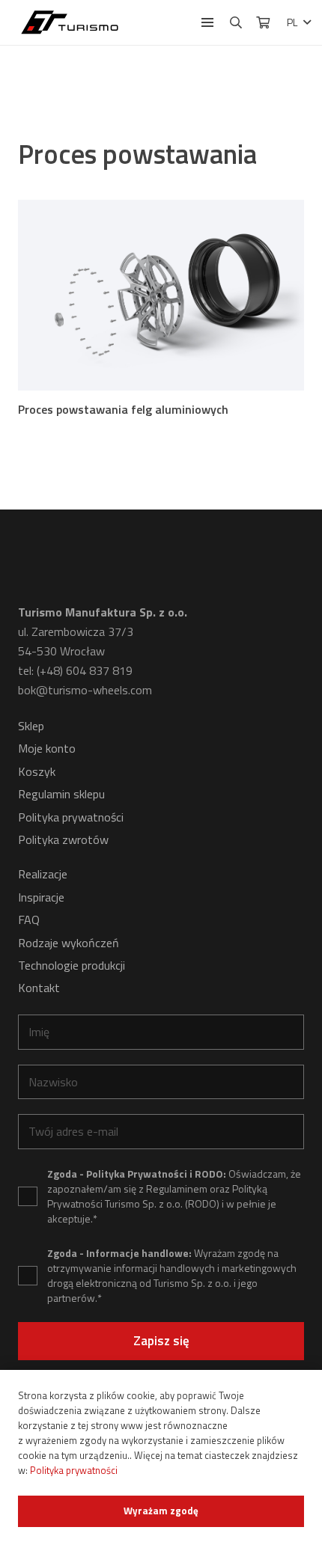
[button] (207, 22)
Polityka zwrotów (63, 839)
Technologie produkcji (71, 965)
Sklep (31, 726)
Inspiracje (41, 897)
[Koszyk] (262, 22)
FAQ (29, 919)
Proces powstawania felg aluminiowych (123, 409)
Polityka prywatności (71, 817)
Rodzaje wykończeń (68, 943)
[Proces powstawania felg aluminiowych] (161, 295)
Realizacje (42, 874)
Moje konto (47, 748)
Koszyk (36, 771)
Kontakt (39, 988)
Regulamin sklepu (61, 794)
